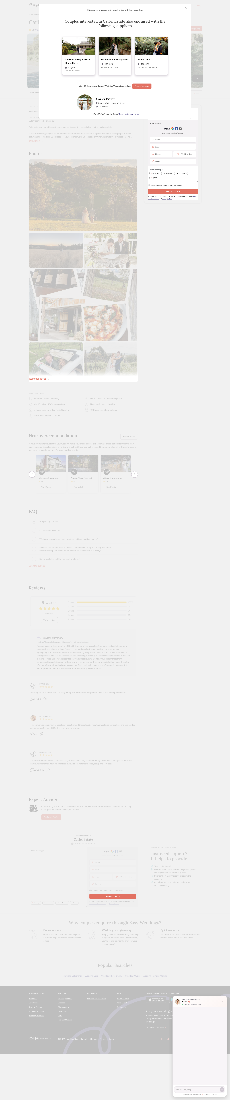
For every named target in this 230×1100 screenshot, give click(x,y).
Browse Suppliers (142, 86)
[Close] (186, 8)
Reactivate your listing (129, 114)
